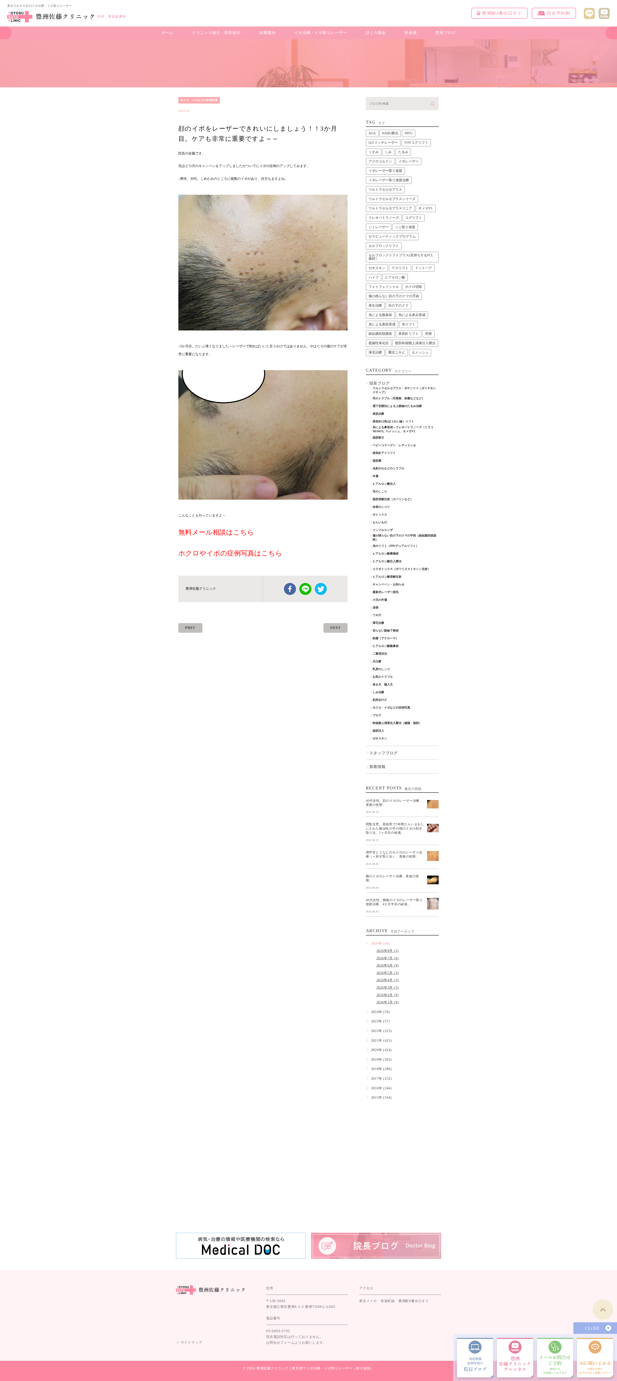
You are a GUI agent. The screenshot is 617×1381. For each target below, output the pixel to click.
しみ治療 (378, 692)
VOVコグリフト (416, 142)
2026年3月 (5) (387, 987)
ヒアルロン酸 (395, 277)
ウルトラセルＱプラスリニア (390, 208)
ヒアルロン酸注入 (384, 483)
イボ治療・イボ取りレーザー (320, 33)
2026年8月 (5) (387, 951)
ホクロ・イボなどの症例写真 (199, 100)
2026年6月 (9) (387, 965)
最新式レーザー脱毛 (386, 592)
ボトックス (380, 514)
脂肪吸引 (378, 437)
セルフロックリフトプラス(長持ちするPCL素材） (401, 256)
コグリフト (413, 217)
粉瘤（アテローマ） (386, 638)
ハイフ (374, 277)
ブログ (377, 715)
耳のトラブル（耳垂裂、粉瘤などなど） (399, 398)
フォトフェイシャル (384, 287)
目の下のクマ (398, 305)
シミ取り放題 (405, 227)
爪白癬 (377, 661)
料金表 (411, 33)
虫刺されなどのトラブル (388, 468)
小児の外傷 (380, 599)
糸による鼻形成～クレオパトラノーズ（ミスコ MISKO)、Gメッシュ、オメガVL (404, 429)
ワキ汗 (377, 615)
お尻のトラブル (383, 676)
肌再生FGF (380, 700)
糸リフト (408, 324)
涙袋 (375, 607)
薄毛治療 (375, 352)
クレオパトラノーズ (384, 217)
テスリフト (400, 268)
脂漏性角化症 (379, 343)
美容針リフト (408, 334)
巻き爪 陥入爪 (383, 684)
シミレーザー (379, 227)
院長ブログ (446, 33)
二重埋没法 (380, 653)
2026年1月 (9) (387, 1002)
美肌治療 (378, 413)
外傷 (375, 476)
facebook (290, 589)
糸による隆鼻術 (380, 315)
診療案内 (267, 33)
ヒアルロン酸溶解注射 (387, 576)
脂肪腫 (377, 460)
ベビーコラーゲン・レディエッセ (394, 445)
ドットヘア (423, 268)
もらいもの (380, 522)
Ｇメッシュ (420, 352)
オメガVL (425, 208)
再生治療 (375, 305)
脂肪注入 (378, 730)
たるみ (403, 152)
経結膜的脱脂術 (380, 334)
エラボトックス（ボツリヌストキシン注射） (401, 569)
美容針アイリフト (384, 453)
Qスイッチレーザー (383, 142)
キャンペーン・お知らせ (388, 584)
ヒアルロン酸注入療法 (387, 561)
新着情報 (377, 767)
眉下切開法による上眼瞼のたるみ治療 (397, 406)
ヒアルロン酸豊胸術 (386, 553)
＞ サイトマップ (189, 1342)
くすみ (374, 152)
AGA (372, 133)
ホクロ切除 (413, 287)
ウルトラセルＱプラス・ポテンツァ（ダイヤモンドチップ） (404, 390)
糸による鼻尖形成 (411, 315)
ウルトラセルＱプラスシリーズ (392, 199)
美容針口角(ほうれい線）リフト (393, 421)
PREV (190, 628)
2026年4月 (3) (387, 980)
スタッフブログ (383, 753)
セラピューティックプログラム (392, 236)
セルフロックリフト (384, 246)
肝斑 (428, 334)
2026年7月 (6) (387, 958)
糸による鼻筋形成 (382, 324)
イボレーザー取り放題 (385, 171)
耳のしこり (380, 491)
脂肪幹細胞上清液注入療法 (415, 343)
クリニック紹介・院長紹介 (216, 33)
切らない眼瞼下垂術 (386, 630)
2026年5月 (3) (387, 973)
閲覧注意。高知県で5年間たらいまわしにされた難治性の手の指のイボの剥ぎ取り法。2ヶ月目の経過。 (395, 828)
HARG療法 (390, 133)
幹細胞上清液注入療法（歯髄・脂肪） (397, 723)
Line (305, 589)
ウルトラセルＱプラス (385, 189)
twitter (321, 589)
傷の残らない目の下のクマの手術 (394, 296)
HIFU (409, 133)
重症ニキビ (396, 352)
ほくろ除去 (376, 33)
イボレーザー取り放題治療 (389, 180)
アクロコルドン (380, 161)
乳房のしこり (381, 669)
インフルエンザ (383, 530)
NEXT (335, 628)
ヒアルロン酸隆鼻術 (386, 646)
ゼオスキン (377, 268)
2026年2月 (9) (387, 995)
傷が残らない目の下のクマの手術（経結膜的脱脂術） (404, 537)
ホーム (167, 33)
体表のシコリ (381, 507)
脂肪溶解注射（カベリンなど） (393, 499)
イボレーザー (408, 161)
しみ (388, 152)
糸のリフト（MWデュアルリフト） (396, 546)
